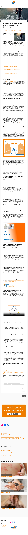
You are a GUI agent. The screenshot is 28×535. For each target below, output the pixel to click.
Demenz (2, 433)
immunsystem (18, 435)
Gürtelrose (15, 434)
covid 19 (24, 432)
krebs (7, 438)
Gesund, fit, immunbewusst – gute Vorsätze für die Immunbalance (13, 25)
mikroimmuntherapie (19, 438)
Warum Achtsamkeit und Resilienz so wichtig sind (10, 66)
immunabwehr (23, 434)
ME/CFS (11, 438)
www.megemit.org (5, 523)
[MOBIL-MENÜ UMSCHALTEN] (1, 7)
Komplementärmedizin (3, 438)
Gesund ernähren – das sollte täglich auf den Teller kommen (11, 366)
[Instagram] (2, 425)
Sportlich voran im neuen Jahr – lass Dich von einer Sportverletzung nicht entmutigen (20, 391)
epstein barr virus (12, 433)
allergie (2, 432)
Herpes (17, 434)
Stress (17, 439)
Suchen (24, 396)
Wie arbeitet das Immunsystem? (8, 67)
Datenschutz (6, 527)
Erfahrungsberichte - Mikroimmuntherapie (6, 452)
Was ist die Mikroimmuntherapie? (5, 450)
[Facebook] (5, 425)
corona (22, 432)
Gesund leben (11, 434)
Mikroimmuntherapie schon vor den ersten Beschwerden (11, 72)
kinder (20, 437)
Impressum (2, 527)
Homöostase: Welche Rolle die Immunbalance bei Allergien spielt (12, 367)
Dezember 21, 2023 (14, 30)
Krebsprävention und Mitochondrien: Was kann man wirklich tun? (8, 390)
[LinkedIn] (8, 425)
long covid (9, 438)
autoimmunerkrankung (9, 432)
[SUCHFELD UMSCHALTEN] (26, 7)
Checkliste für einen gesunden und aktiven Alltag (10, 73)
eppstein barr (8, 433)
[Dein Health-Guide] (14, 2)
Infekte (20, 30)
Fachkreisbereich (4, 526)
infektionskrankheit (17, 437)
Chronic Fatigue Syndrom (18, 432)
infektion (13, 437)
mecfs (13, 438)
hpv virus (20, 434)
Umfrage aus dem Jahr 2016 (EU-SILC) (11, 81)
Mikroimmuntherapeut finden (8, 70)
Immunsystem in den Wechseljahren (5, 437)
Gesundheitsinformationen (5, 434)
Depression (5, 433)
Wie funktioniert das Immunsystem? (6, 455)
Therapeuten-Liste (3, 525)
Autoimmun (4, 432)
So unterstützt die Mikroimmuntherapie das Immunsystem (12, 69)
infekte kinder (10, 437)
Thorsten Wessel (7, 30)
